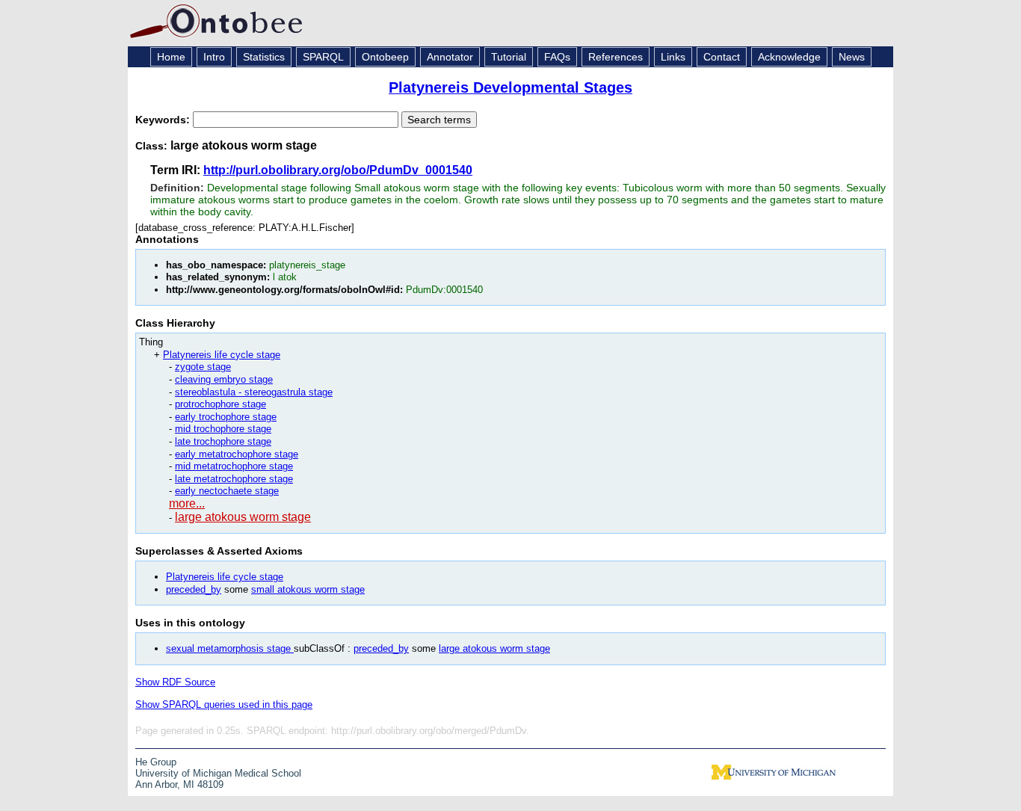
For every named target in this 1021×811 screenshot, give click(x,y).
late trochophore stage (223, 441)
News (852, 57)
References (615, 57)
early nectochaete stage (227, 490)
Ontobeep (385, 57)
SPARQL (323, 57)
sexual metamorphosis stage (230, 648)
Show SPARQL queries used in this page (223, 704)
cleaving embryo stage (224, 379)
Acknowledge (789, 57)
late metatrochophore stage (234, 478)
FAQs (557, 57)
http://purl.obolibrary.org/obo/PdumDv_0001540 (337, 170)
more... (187, 503)
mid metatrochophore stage (234, 466)
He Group (155, 762)
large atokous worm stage (243, 517)
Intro (214, 57)
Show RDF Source (175, 682)
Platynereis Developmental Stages (510, 87)
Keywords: (164, 120)
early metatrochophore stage (236, 454)
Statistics (264, 57)
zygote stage (203, 366)
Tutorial (508, 57)
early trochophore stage (226, 416)
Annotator (450, 57)
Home (171, 57)
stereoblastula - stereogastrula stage (254, 392)
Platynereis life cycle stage (221, 354)
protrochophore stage (220, 404)
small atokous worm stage (308, 589)
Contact (721, 57)
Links (673, 57)
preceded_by (193, 589)
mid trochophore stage (223, 428)
